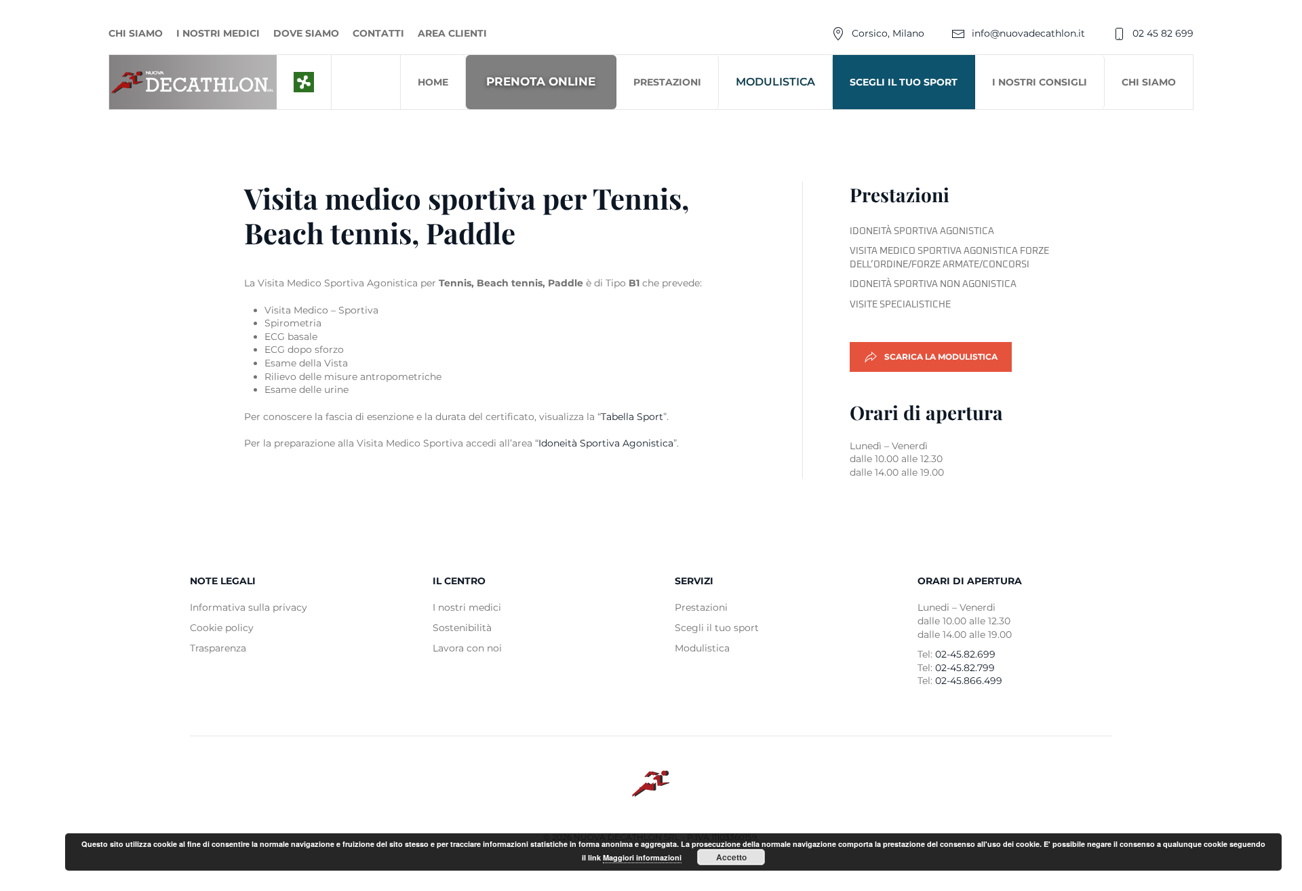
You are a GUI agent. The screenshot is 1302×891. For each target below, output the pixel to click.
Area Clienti (452, 33)
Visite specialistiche (900, 304)
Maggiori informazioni (642, 857)
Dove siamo (306, 33)
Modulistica (775, 81)
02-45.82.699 (965, 654)
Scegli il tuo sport (904, 82)
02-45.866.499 (968, 681)
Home (433, 82)
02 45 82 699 (1163, 33)
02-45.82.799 (965, 668)
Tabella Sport (632, 417)
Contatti (378, 33)
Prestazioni (667, 82)
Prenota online (540, 81)
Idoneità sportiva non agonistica (933, 284)
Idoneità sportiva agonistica (922, 231)
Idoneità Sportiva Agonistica (605, 443)
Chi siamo (135, 33)
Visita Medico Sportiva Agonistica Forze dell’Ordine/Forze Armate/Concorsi (949, 257)
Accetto (731, 857)
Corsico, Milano (888, 33)
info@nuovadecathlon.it (1028, 33)
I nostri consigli (1039, 82)
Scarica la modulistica (941, 357)
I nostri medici (218, 33)
